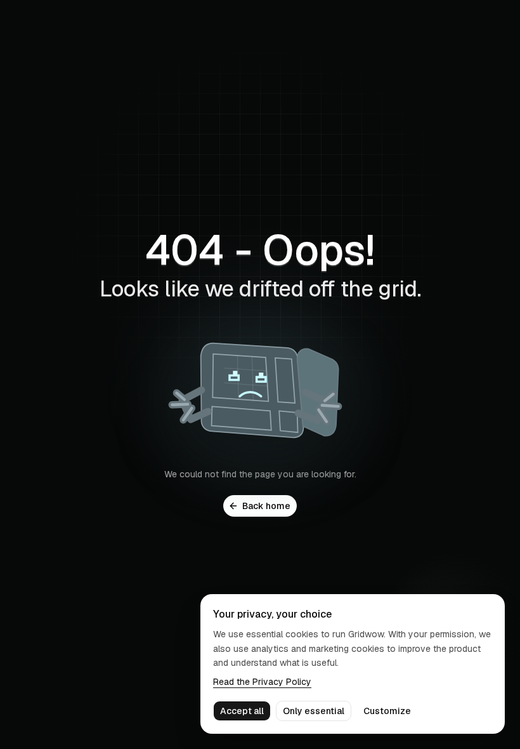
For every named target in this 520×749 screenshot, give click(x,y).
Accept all (242, 711)
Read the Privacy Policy (262, 681)
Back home (266, 506)
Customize (387, 711)
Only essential (313, 711)
